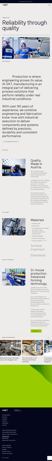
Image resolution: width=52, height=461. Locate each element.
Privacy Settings (7, 453)
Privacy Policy (6, 451)
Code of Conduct (7, 447)
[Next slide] (48, 337)
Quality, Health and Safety (10, 434)
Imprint (4, 449)
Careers (4, 421)
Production (5, 436)
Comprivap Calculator (8, 440)
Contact (4, 425)
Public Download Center (9, 430)
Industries (5, 438)
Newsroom (5, 423)
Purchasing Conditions (9, 432)
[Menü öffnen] (49, 5)
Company (4, 419)
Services (4, 417)
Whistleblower (6, 445)
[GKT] (5, 5)
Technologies (6, 415)
